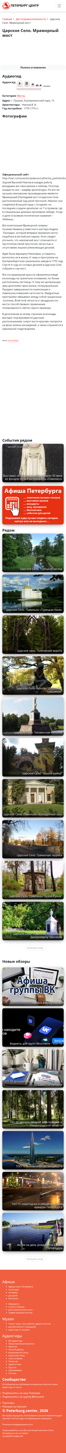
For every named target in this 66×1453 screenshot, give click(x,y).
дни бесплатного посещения (22, 1326)
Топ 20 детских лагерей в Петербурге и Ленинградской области (36, 1123)
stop (33, 84)
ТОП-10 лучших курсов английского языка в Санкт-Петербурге (32, 1082)
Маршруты (13, 1303)
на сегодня (13, 1289)
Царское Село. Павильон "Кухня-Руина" (35, 896)
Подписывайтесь (10, 1430)
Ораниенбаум (15, 1370)
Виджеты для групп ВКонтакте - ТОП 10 (36, 1043)
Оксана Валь (13, 340)
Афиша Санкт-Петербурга (20, 1286)
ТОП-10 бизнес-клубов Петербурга (39, 1166)
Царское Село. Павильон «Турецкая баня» (34, 610)
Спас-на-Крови (15, 1358)
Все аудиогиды (15, 1340)
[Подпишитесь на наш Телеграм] (45, 6)
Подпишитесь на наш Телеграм (21, 1393)
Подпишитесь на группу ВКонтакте (23, 1396)
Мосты (21, 95)
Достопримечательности (31, 19)
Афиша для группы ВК (47, 1002)
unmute (41, 85)
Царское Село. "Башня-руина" (42, 773)
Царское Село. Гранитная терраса (39, 855)
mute (37, 85)
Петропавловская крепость (21, 1343)
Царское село (14, 1364)
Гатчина (12, 1373)
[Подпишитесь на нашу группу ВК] (48, 6)
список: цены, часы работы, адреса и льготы (29, 1323)
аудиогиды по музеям (18, 1329)
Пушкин (12, 1367)
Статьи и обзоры (16, 1306)
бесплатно (13, 1298)
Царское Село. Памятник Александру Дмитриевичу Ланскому (37, 935)
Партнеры (8, 1403)
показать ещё (35, 948)
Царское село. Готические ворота (39, 650)
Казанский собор (16, 1355)
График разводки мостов (20, 1312)
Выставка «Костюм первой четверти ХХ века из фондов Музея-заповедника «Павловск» (32, 477)
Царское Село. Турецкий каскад (41, 569)
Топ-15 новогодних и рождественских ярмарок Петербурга (37, 1205)
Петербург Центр (24, 5)
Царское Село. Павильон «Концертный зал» (32, 814)
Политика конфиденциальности (17, 1424)
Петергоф (13, 1361)
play (20, 83)
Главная (7, 19)
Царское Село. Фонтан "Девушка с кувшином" (39, 689)
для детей (12, 1295)
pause (27, 83)
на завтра (12, 1292)
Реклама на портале (14, 1406)
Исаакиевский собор (18, 1352)
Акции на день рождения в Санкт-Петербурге (39, 1246)
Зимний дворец (15, 1349)
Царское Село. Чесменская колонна (38, 732)
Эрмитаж (12, 1346)
